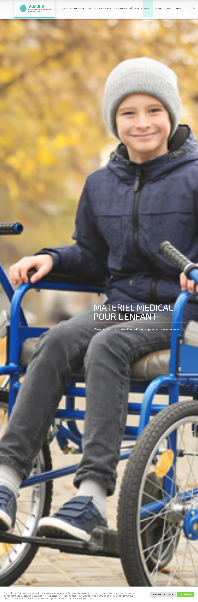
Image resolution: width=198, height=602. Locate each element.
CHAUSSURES (104, 8)
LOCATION (159, 8)
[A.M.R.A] (34, 8)
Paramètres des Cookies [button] (163, 594)
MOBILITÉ (91, 8)
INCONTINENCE (120, 8)
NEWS (169, 8)
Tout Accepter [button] (185, 594)
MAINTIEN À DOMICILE (73, 8)
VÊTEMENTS (135, 8)
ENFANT (148, 8)
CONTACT (178, 8)
